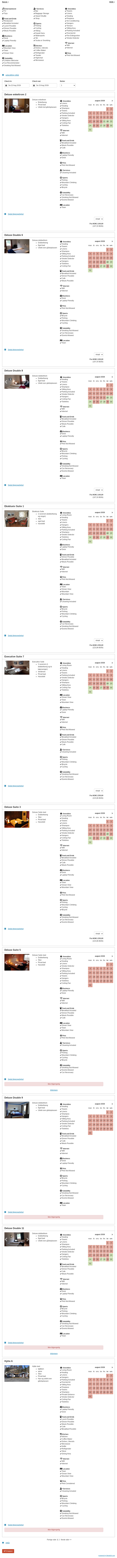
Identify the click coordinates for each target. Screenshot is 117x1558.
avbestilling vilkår (12, 75)
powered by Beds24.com (106, 1555)
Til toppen (9, 1551)
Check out (36, 81)
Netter (62, 81)
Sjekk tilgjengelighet (16, 214)
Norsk (5, 2)
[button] (6, 106)
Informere (54, 1090)
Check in (8, 81)
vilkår (8, 1543)
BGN (111, 2)
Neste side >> (66, 1540)
